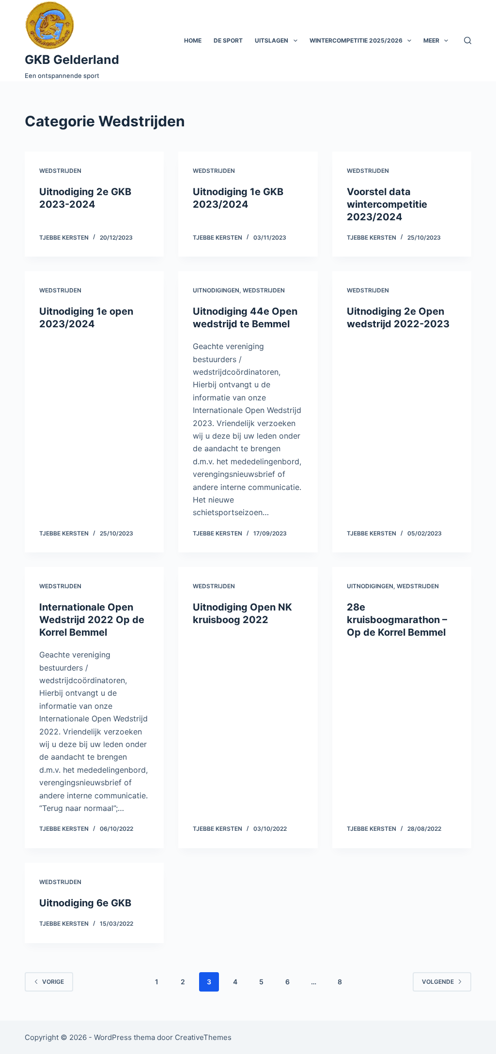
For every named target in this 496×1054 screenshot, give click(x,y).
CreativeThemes (203, 1037)
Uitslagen (271, 40)
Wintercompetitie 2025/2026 (356, 40)
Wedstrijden (60, 170)
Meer (431, 40)
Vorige (53, 981)
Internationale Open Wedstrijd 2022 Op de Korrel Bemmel (91, 619)
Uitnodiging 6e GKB (85, 903)
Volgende (438, 981)
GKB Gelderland (72, 59)
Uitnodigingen (216, 290)
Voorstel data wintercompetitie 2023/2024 (387, 204)
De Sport (228, 40)
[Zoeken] (467, 40)
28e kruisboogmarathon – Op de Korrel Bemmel (397, 619)
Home (193, 40)
